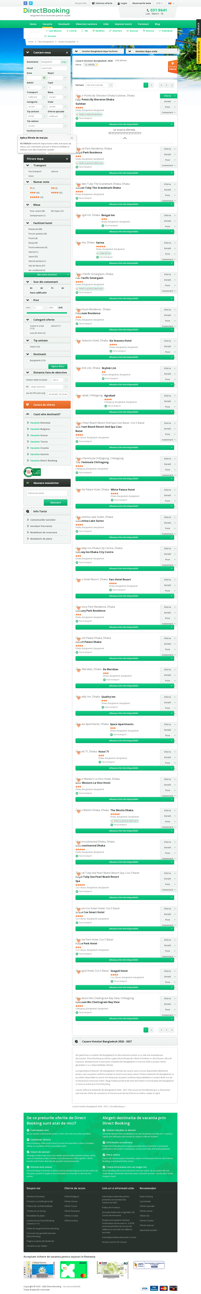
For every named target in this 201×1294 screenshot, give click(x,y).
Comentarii (167, 112)
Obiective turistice (86, 24)
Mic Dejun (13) (57, 211)
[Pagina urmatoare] (171, 85)
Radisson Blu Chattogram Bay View (98, 1002)
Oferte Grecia (70, 1201)
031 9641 (158, 10)
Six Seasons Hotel (120, 340)
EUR (158, 3)
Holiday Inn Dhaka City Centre (95, 552)
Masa (36, 204)
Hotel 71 (103, 751)
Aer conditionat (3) (37, 270)
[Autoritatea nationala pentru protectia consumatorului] (149, 1268)
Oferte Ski (144, 1215)
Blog (157, 24)
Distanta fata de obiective (50, 372)
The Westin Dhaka (121, 810)
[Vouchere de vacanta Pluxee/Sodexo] (73, 1277)
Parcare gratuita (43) (38, 234)
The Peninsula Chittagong (92, 462)
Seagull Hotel (119, 971)
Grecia (39, 435)
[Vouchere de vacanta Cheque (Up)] (39, 1277)
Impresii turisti (123, 24)
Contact (34, 31)
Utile (106, 24)
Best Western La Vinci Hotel (93, 783)
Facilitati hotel (42, 223)
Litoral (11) (55, 326)
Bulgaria (40, 428)
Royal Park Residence (89, 152)
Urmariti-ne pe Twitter (37, 1246)
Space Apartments (121, 724)
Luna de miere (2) (37, 333)
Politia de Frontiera (111, 1207)
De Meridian (110, 669)
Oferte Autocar (147, 1225)
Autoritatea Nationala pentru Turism (119, 1237)
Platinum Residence (88, 313)
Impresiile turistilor (148, 1230)
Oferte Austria (71, 1220)
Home (33, 24)
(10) (41, 197)
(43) (37, 193)
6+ (63, 288)
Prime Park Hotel (86, 943)
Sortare (80, 85)
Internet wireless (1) (37, 261)
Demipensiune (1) (38, 215)
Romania (40, 422)
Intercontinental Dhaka (90, 845)
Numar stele (41, 182)
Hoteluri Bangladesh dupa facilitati (100, 51)
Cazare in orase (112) (37, 327)
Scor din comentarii (45, 282)
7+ (52, 288)
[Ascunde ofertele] (125, 139)
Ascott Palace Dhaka (88, 642)
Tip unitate (40, 340)
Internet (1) (33, 252)
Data (29, 73)
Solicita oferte (104, 3)
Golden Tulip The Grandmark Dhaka (98, 187)
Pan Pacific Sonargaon (89, 278)
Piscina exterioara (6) (38, 247)
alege (63, 62)
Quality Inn (108, 696)
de (27, 386)
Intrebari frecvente (41, 526)
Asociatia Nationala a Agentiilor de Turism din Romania (118, 1214)
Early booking (146, 1196)
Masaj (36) (33, 243)
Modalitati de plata (41, 538)
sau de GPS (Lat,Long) (35, 393)
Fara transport (35, 171)
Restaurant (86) (35, 229)
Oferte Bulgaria (71, 1196)
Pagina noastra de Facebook (40, 1241)
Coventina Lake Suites (90, 521)
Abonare (55, 502)
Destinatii (64, 24)
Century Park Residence (91, 610)
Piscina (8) (33, 238)
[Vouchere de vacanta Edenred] (112, 1278)
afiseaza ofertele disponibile (123, 124)
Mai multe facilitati (47, 274)
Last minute (145, 1201)
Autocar (54, 171)
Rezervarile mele (142, 3)
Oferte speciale (147, 1206)
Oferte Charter (147, 1220)
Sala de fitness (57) (37, 266)
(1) (33, 188)
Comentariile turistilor (43, 519)
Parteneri (143, 24)
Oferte (167, 96)
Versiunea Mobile (71, 1286)
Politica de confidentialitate (39, 1206)
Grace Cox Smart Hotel (90, 912)
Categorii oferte (43, 319)
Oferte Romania (72, 1211)
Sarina (100, 242)
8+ (42, 288)
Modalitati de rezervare (43, 532)
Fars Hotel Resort (120, 579)
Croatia (39, 447)
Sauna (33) (33, 256)
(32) (60, 193)
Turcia (39, 441)
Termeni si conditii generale (40, 1201)
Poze (167, 107)
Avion (31, 176)
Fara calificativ (38, 292)
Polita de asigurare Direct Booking (43, 1228)
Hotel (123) (35, 347)
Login (124, 3)
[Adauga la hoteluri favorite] (79, 97)
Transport (39, 165)
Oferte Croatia (71, 1215)
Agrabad (109, 395)
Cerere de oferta (44, 405)
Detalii (167, 101)
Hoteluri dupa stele (146, 51)
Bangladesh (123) (37, 360)
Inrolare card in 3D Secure (114, 1242)
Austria (39, 454)
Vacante (47, 24)
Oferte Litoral (146, 1211)
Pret (36, 300)
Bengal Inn (108, 215)
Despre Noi (81, 3)
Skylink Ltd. (109, 368)
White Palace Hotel (123, 489)
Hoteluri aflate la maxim (36, 379)
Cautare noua (42, 52)
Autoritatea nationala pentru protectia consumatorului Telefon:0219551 (115, 1199)
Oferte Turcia (70, 1206)
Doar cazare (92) (37, 211)
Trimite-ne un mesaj (36, 1211)
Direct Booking (46, 11)
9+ (31, 288)
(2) (56, 188)
